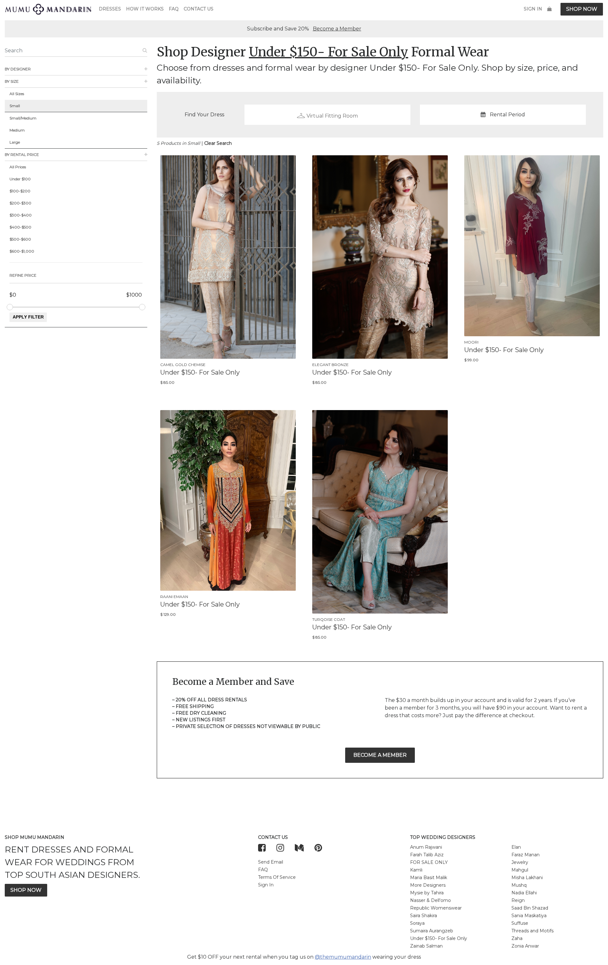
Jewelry (519, 862)
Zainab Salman (426, 946)
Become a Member (337, 29)
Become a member (380, 755)
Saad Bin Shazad (529, 908)
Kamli (416, 870)
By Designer (18, 69)
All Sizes (17, 93)
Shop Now (581, 9)
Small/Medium (23, 118)
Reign (518, 900)
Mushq (519, 885)
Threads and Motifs (532, 931)
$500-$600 (20, 239)
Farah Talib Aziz (427, 855)
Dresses (110, 9)
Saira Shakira (423, 915)
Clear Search (218, 143)
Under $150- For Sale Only (438, 938)
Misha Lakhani (527, 877)
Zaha (516, 938)
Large (15, 142)
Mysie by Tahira (427, 893)
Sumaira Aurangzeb (431, 931)
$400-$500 (20, 227)
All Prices (18, 166)
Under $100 (20, 179)
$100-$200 (20, 191)
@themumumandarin (343, 957)
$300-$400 (21, 215)
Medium (17, 130)
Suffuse (519, 923)
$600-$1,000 (22, 251)
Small (15, 105)
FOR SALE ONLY (429, 862)
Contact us (198, 9)
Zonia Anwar (525, 946)
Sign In (533, 9)
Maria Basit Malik (428, 877)
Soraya (417, 923)
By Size (12, 81)
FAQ (174, 9)
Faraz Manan (525, 855)
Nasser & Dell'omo (430, 900)
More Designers (428, 885)
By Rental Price (22, 154)
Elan (516, 847)
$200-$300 (20, 203)
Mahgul (519, 870)
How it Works (145, 9)
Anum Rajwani (426, 847)
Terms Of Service (277, 877)
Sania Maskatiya (529, 915)
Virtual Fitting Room (332, 116)
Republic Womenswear (436, 908)
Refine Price (23, 275)
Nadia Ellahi (524, 893)
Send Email (270, 862)
